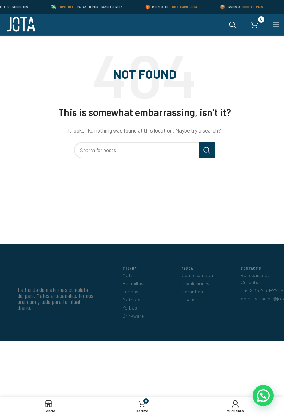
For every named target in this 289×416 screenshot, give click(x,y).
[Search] (233, 25)
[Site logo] (20, 24)
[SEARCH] (207, 150)
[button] (263, 395)
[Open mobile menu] (276, 25)
